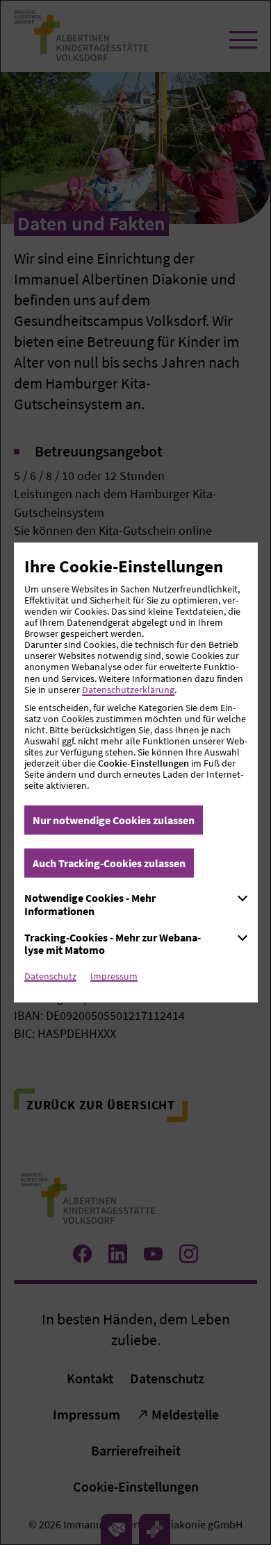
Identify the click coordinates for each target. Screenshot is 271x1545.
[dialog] (135, 772)
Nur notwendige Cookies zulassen (114, 820)
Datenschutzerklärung (128, 689)
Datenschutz (50, 976)
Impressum (114, 976)
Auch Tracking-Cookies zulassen (109, 863)
